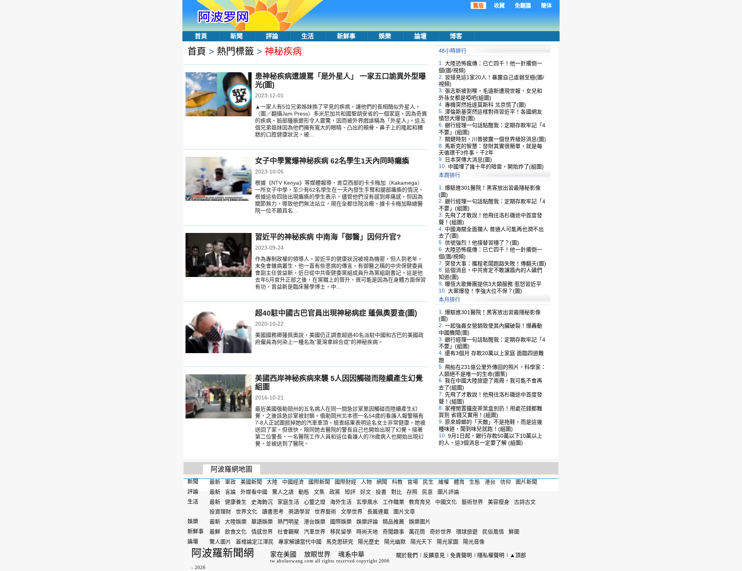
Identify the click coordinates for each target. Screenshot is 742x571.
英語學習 (299, 511)
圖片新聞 (526, 482)
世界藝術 (325, 511)
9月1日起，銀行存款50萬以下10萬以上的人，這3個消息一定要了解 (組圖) (490, 439)
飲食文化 (236, 532)
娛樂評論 (367, 521)
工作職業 (393, 501)
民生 (428, 482)
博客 (456, 36)
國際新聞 (319, 482)
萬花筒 (417, 532)
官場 (412, 482)
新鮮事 (346, 36)
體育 (459, 482)
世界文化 (246, 511)
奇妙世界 (440, 532)
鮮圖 (514, 532)
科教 (397, 482)
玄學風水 (367, 501)
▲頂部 (518, 555)
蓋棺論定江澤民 (255, 542)
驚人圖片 (220, 542)
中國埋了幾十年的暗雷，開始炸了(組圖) (496, 166)
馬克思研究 (339, 542)
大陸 (272, 482)
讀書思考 (273, 511)
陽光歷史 (369, 542)
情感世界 (262, 532)
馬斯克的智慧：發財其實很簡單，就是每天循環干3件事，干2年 (490, 149)
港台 (490, 482)
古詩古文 (525, 501)
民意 (427, 492)
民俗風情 (493, 532)
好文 (365, 492)
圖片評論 (448, 492)
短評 (350, 492)
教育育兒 (420, 501)
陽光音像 (474, 542)
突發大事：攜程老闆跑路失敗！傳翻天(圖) (495, 263)
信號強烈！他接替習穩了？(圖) (482, 243)
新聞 (236, 36)
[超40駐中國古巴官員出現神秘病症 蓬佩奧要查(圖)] (219, 332)
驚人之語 (283, 492)
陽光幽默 (395, 542)
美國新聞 (251, 482)
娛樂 (385, 36)
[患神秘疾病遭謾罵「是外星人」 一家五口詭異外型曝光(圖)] (219, 95)
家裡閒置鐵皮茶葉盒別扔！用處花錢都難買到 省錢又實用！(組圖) (490, 411)
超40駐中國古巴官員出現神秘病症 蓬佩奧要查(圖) (336, 313)
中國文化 (446, 501)
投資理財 (220, 511)
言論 (230, 492)
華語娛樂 (262, 521)
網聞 (381, 482)
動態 (303, 492)
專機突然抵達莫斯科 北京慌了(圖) (485, 105)
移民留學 (341, 532)
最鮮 (214, 532)
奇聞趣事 (393, 532)
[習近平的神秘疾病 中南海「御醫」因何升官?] (219, 256)
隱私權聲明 (490, 555)
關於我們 (407, 555)
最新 (214, 482)
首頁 (201, 36)
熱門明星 (288, 521)
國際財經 (345, 482)
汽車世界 (314, 532)
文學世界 (351, 511)
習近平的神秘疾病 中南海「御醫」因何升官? (328, 237)
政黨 (334, 492)
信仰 (505, 482)
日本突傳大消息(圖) (468, 159)
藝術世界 (472, 501)
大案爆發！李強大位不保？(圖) (485, 291)
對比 (396, 492)
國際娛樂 (341, 521)
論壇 (420, 36)
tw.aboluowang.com (291, 561)
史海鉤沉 (262, 501)
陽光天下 (421, 542)
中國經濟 (293, 482)
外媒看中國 (253, 492)
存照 (412, 492)
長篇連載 (378, 511)
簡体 (546, 5)
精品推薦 (393, 521)
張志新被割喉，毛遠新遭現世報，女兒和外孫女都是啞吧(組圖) (490, 94)
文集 (319, 492)
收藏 (499, 5)
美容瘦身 (498, 501)
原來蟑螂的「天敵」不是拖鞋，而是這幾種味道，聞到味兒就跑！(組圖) (490, 425)
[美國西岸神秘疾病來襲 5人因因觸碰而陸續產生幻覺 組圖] (219, 397)
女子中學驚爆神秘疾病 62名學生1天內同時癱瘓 (332, 161)
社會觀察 (288, 532)
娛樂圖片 (420, 521)
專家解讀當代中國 (300, 542)
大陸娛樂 (236, 521)
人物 (366, 482)
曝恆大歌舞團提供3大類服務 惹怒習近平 (493, 284)
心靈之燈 (314, 501)
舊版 (478, 5)
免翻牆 (523, 5)
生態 (474, 482)
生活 (307, 36)
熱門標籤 (235, 51)
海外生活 (341, 501)
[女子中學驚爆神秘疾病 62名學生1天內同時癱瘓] (219, 179)
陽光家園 (447, 542)
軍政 (230, 482)
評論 (272, 36)
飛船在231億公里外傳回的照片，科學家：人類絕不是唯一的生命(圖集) (492, 370)
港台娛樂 (314, 521)
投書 (381, 492)
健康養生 (236, 501)
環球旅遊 (467, 532)
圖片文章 (404, 511)
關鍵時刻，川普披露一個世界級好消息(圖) (495, 139)
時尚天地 (367, 532)
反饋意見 (434, 555)
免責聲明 (461, 555)
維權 (443, 482)
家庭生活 (288, 501)
